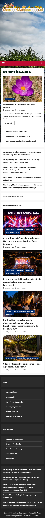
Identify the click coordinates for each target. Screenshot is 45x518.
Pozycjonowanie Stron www (13, 196)
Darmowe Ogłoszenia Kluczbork (18, 136)
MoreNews (20, 516)
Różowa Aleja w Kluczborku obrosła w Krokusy (22, 89)
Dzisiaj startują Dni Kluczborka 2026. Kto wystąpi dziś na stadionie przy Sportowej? (22, 282)
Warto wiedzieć (10, 358)
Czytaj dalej (10, 123)
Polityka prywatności (14, 416)
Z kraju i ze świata (32, 358)
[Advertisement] (22, 35)
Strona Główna (11, 392)
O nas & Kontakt (12, 412)
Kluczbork (20, 229)
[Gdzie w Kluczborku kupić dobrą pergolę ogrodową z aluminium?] (22, 348)
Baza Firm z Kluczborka (14, 402)
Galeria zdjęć (10, 99)
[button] (3, 63)
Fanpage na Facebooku (14, 439)
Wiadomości (29, 229)
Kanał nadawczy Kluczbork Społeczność (21, 141)
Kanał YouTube (11, 454)
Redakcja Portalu (9, 110)
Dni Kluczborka (10, 229)
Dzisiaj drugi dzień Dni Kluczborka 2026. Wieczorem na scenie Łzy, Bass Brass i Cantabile (21, 241)
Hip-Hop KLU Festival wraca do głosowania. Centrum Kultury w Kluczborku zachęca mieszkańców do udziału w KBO (19, 169)
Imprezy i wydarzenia (14, 407)
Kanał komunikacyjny (14, 449)
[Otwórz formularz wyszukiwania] (41, 63)
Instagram (10, 458)
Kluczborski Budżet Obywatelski (23, 311)
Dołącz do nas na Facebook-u (17, 131)
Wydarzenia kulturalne (12, 232)
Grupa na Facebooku (13, 444)
